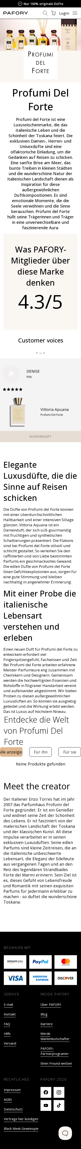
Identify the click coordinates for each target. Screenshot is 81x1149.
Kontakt (10, 1014)
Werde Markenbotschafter (55, 1036)
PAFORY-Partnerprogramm (54, 1051)
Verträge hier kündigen (21, 1119)
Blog (43, 1014)
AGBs (8, 1099)
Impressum (12, 1090)
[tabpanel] (40, 764)
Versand (10, 1043)
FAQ (7, 1024)
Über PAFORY (50, 1004)
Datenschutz (13, 1109)
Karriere (46, 1024)
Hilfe (7, 1033)
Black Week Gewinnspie (21, 1128)
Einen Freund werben (56, 1063)
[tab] (11, 752)
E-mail (8, 1004)
